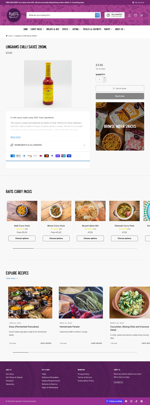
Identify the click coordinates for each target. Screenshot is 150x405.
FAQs (44, 374)
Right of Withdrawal (50, 387)
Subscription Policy (86, 381)
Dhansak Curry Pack (124, 226)
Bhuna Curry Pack (56, 226)
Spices (65, 29)
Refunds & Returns (49, 384)
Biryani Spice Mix (90, 226)
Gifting (76, 29)
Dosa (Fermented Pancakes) (24, 326)
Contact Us (118, 382)
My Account (139, 2)
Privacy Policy (83, 374)
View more (10, 278)
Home (10, 36)
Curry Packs (36, 29)
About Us (119, 29)
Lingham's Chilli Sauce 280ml (26, 36)
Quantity (100, 74)
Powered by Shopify (29, 401)
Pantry (107, 29)
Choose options (22, 238)
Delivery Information (50, 377)
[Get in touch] (135, 15)
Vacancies (10, 384)
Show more (16, 137)
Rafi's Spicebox (17, 401)
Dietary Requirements (51, 381)
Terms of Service (85, 377)
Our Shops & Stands (14, 377)
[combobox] (64, 15)
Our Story (10, 374)
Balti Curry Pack (22, 226)
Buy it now (119, 96)
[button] (142, 15)
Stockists (9, 381)
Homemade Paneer (70, 326)
